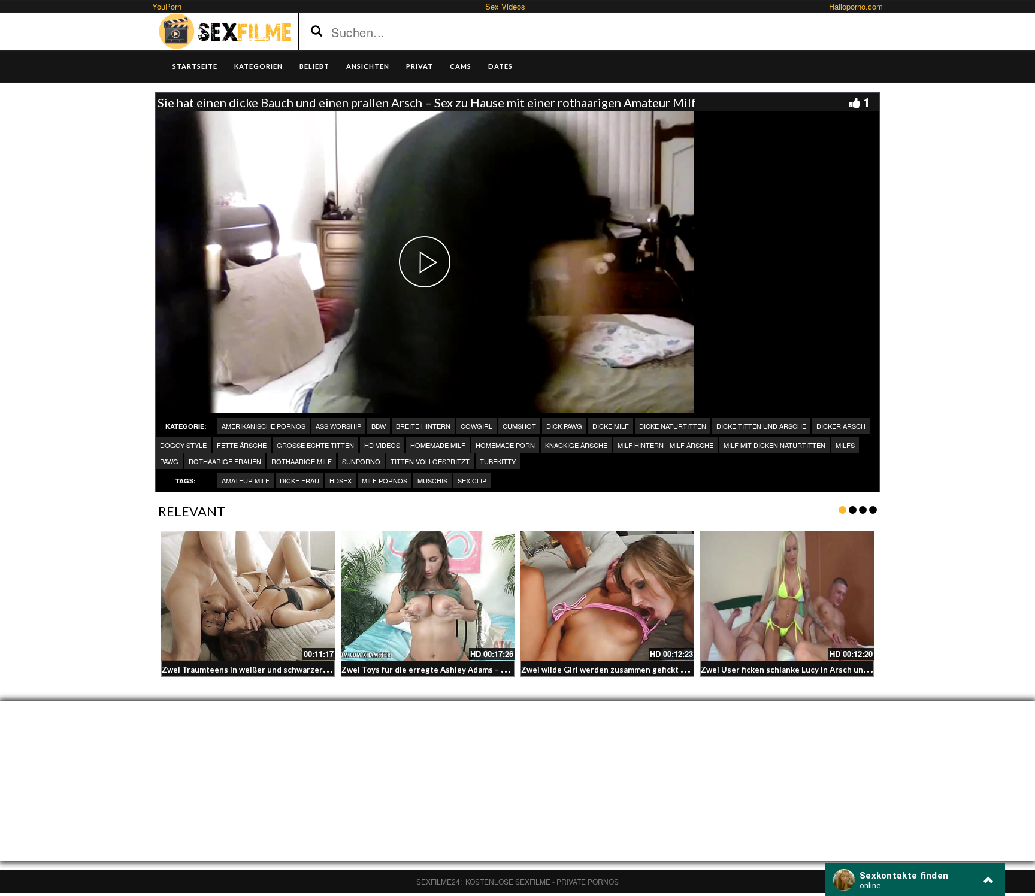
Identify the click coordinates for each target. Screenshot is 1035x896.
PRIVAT (419, 66)
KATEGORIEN (258, 66)
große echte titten (315, 445)
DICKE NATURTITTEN (672, 426)
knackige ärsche (576, 445)
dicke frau (299, 480)
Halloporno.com (856, 6)
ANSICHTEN (367, 66)
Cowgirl (476, 426)
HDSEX (340, 480)
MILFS (845, 445)
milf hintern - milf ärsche (665, 445)
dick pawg (564, 426)
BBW (378, 426)
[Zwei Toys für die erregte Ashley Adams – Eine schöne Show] (428, 596)
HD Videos (382, 445)
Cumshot (519, 426)
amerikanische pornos (263, 426)
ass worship (338, 426)
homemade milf (437, 445)
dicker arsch (840, 426)
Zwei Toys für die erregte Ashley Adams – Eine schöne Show (454, 669)
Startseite (194, 66)
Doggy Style (183, 445)
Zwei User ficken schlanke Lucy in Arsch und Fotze (796, 669)
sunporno (361, 461)
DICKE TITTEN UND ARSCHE (761, 426)
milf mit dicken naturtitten (774, 445)
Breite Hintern (423, 426)
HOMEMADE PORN (505, 445)
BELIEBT (314, 66)
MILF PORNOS (384, 480)
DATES (500, 66)
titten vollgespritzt (430, 461)
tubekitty (498, 461)
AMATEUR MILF (246, 480)
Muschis (432, 480)
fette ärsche (242, 445)
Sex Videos (505, 6)
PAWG (169, 461)
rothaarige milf (301, 461)
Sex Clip (472, 480)
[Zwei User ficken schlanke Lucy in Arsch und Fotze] (787, 596)
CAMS (460, 66)
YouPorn (166, 6)
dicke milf (610, 426)
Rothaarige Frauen (225, 461)
